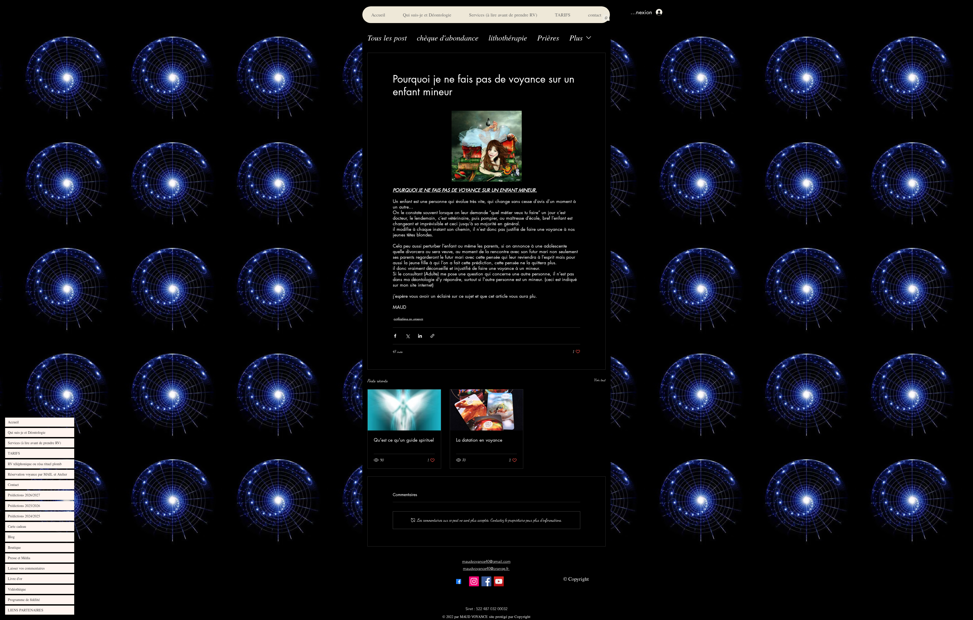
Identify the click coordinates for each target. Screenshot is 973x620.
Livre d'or (15, 578)
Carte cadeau (17, 526)
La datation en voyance (479, 440)
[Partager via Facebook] (395, 335)
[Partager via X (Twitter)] (407, 335)
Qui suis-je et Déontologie (26, 432)
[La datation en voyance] (486, 409)
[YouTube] (499, 581)
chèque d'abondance (447, 37)
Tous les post (387, 37)
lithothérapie (508, 37)
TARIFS (14, 453)
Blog (11, 536)
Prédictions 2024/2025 (24, 516)
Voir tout (600, 380)
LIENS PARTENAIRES (25, 610)
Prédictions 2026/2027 (24, 495)
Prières (548, 37)
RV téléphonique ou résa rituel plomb (35, 463)
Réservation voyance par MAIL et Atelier (37, 474)
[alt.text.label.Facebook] (458, 581)
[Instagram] (474, 581)
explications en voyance (408, 318)
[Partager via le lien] (432, 335)
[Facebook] (486, 581)
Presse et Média (19, 557)
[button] (606, 16)
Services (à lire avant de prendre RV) (34, 442)
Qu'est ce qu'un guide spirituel (404, 440)
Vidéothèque (17, 589)
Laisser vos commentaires (26, 568)
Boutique (14, 547)
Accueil (13, 422)
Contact (13, 484)
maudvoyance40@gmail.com (486, 561)
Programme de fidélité (24, 599)
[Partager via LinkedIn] (420, 335)
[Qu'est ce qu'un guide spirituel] (404, 409)
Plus (576, 37)
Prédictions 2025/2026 (24, 505)
